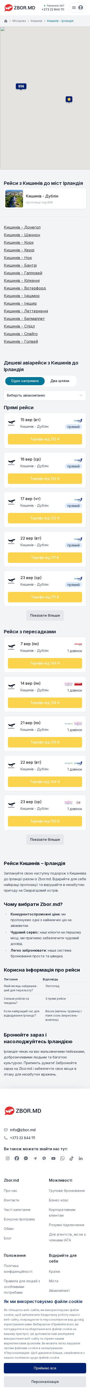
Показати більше (45, 615)
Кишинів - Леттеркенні (26, 311)
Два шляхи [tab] (59, 381)
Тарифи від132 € (45, 439)
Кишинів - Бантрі (20, 265)
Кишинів (36, 21)
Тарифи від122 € (45, 518)
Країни (54, 1271)
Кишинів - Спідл (19, 326)
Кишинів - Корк (19, 242)
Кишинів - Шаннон (22, 234)
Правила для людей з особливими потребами (22, 1286)
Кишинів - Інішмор (22, 295)
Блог (8, 1238)
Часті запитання (17, 1210)
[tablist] (40, 381)
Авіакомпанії (59, 1290)
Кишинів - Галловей (23, 272)
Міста (53, 1281)
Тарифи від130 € (45, 821)
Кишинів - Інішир (20, 303)
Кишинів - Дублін (42, 196)
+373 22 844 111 (53, 7)
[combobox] (45, 395)
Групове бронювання (67, 1191)
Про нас (10, 1191)
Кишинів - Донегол (22, 227)
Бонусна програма (19, 1219)
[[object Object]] (8, 1158)
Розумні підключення (66, 1225)
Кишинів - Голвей (21, 341)
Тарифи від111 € (45, 557)
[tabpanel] (45, 617)
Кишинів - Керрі (19, 250)
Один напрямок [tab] (25, 381)
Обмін (9, 1229)
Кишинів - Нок (18, 257)
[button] (21, 86)
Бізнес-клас (58, 1200)
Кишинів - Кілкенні (22, 280)
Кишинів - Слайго (21, 333)
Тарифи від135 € (45, 742)
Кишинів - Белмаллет (24, 318)
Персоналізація (45, 1382)
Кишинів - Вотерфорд (25, 288)
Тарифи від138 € (45, 703)
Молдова (19, 21)
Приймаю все (45, 1368)
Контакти (11, 1200)
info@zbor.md (23, 1129)
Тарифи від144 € (45, 663)
